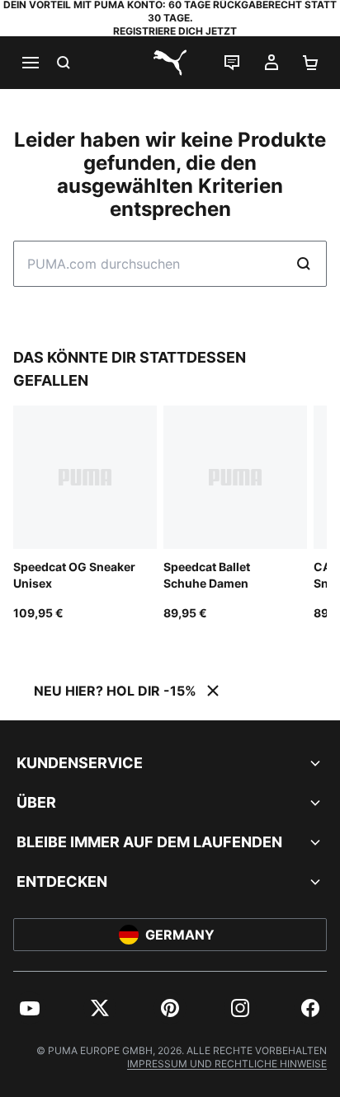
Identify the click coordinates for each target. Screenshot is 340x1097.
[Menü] (29, 62)
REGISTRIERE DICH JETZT (175, 31)
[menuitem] (29, 1008)
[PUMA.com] (170, 62)
